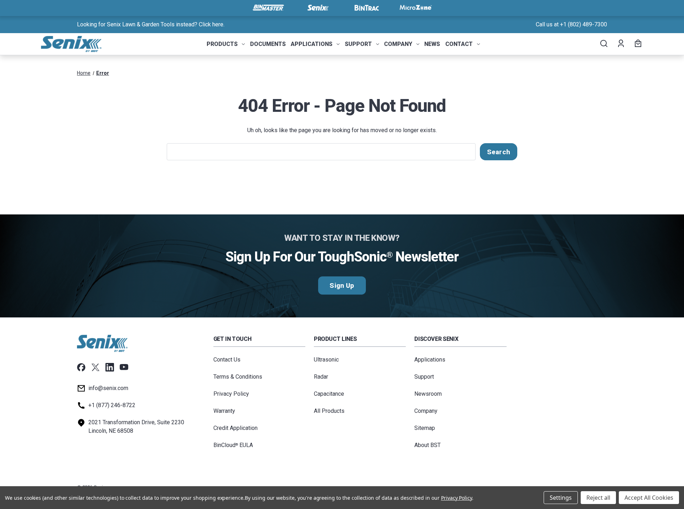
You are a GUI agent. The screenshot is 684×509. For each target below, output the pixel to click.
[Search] (603, 44)
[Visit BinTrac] (366, 7)
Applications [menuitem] (311, 44)
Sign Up (342, 285)
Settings (561, 498)
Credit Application (235, 428)
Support (424, 376)
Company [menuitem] (398, 44)
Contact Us (226, 359)
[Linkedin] (109, 367)
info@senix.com (108, 388)
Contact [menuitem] (459, 44)
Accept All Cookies (649, 498)
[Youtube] (124, 367)
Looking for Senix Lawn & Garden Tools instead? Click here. (150, 24)
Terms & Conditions (237, 376)
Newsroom (428, 393)
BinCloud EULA (233, 445)
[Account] (620, 44)
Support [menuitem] (358, 44)
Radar (321, 376)
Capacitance (329, 393)
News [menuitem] (432, 44)
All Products (329, 410)
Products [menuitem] (222, 44)
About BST (427, 445)
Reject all (598, 498)
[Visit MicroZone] (415, 7)
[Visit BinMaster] (268, 7)
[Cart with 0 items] (637, 44)
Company (425, 410)
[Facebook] (81, 367)
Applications (429, 359)
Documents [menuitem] (268, 44)
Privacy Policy (231, 393)
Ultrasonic (326, 359)
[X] (95, 367)
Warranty (224, 410)
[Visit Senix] (317, 7)
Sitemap (424, 428)
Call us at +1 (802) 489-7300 (571, 24)
